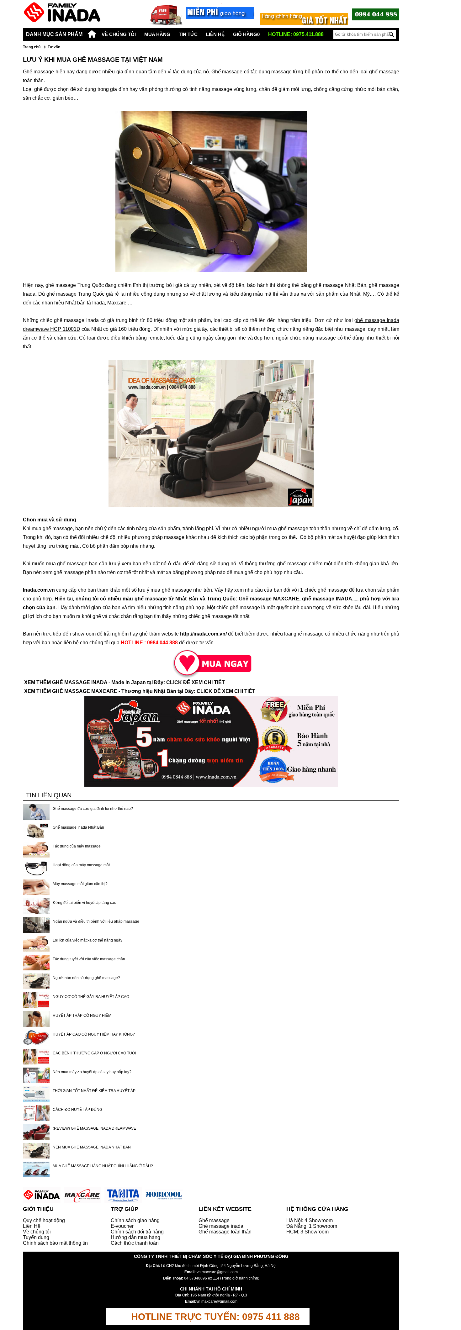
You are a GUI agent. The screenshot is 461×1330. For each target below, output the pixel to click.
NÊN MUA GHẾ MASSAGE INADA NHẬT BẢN (92, 1147)
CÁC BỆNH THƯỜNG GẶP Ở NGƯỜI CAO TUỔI (94, 1053)
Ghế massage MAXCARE (269, 598)
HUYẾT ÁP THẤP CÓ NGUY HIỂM (82, 1015)
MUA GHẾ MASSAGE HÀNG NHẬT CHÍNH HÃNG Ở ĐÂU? (103, 1166)
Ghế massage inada (221, 1226)
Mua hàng (157, 34)
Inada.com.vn (39, 590)
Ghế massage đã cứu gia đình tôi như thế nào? (93, 808)
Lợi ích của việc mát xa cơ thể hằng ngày (87, 940)
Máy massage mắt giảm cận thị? (80, 884)
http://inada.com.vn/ (203, 633)
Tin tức (188, 34)
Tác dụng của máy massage (77, 846)
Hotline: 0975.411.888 (296, 34)
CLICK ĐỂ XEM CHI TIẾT (195, 682)
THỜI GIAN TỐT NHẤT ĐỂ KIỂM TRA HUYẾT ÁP (94, 1091)
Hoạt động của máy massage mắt (81, 865)
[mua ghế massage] (211, 662)
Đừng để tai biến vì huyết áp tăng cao (84, 902)
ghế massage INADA (327, 598)
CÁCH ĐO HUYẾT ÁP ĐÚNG (77, 1109)
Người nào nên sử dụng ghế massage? (86, 978)
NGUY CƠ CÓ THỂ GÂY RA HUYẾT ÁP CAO (91, 997)
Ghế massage (214, 1220)
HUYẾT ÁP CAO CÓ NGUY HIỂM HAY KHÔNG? (94, 1034)
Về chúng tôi (119, 34)
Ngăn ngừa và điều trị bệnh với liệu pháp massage (96, 921)
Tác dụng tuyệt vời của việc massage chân (89, 959)
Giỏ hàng (246, 34)
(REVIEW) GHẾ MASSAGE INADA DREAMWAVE (94, 1128)
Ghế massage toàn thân (225, 1231)
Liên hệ (215, 34)
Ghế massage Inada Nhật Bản (78, 827)
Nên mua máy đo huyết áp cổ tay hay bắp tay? (92, 1072)
